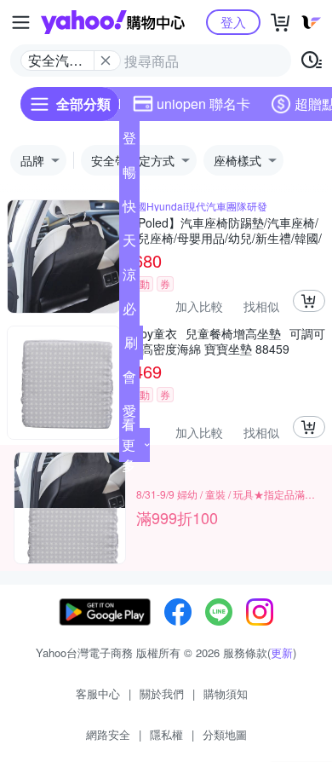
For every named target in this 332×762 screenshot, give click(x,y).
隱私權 (166, 734)
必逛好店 (129, 312)
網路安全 (108, 734)
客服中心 (98, 693)
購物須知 (225, 693)
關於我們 (162, 693)
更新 (282, 652)
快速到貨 (129, 209)
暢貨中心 (129, 175)
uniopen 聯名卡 (203, 103)
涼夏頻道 (129, 278)
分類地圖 (225, 734)
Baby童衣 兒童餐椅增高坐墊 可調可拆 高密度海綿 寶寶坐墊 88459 (225, 341)
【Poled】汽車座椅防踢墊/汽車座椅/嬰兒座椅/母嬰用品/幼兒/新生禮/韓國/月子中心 (224, 230)
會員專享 (129, 380)
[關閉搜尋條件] (105, 60)
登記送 (129, 141)
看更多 (128, 444)
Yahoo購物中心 (113, 22)
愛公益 (129, 414)
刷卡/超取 (131, 346)
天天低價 (129, 243)
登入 (233, 22)
